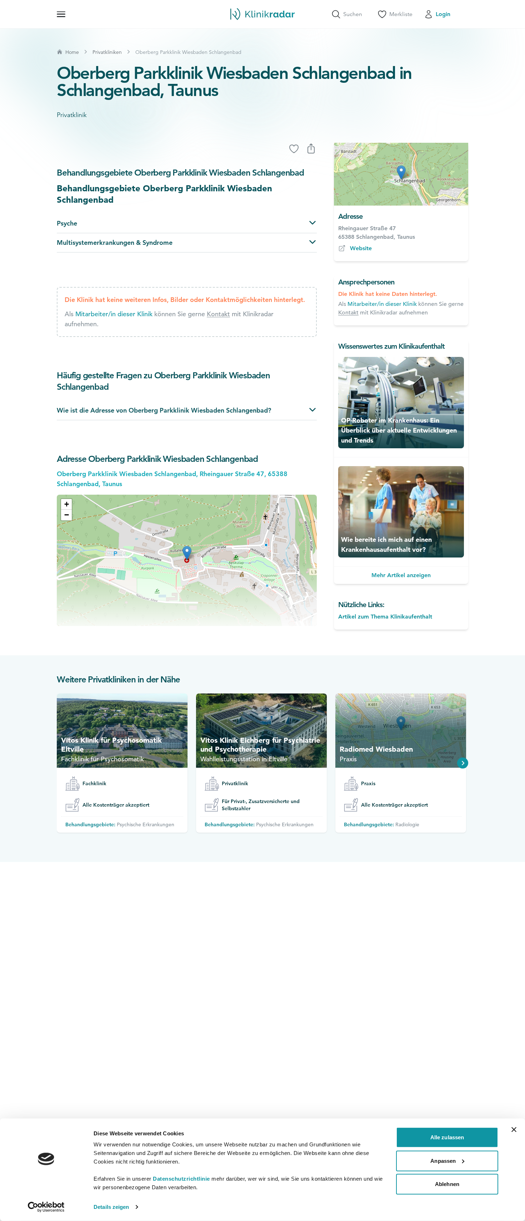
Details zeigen (111, 1207)
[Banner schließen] (513, 1129)
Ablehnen (447, 1184)
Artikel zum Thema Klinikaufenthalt (385, 616)
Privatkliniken (107, 52)
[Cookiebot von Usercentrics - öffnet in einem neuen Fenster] (46, 1207)
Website (361, 248)
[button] (66, 504)
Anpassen (443, 1160)
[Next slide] (463, 763)
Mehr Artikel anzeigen (401, 575)
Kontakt (218, 314)
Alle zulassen (447, 1137)
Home (72, 52)
